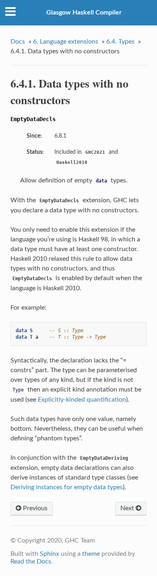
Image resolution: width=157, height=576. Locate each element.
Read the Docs (30, 561)
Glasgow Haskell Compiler (84, 12)
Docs (17, 41)
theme (91, 554)
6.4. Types (120, 41)
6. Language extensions (65, 41)
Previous (34, 508)
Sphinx (49, 554)
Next (128, 508)
